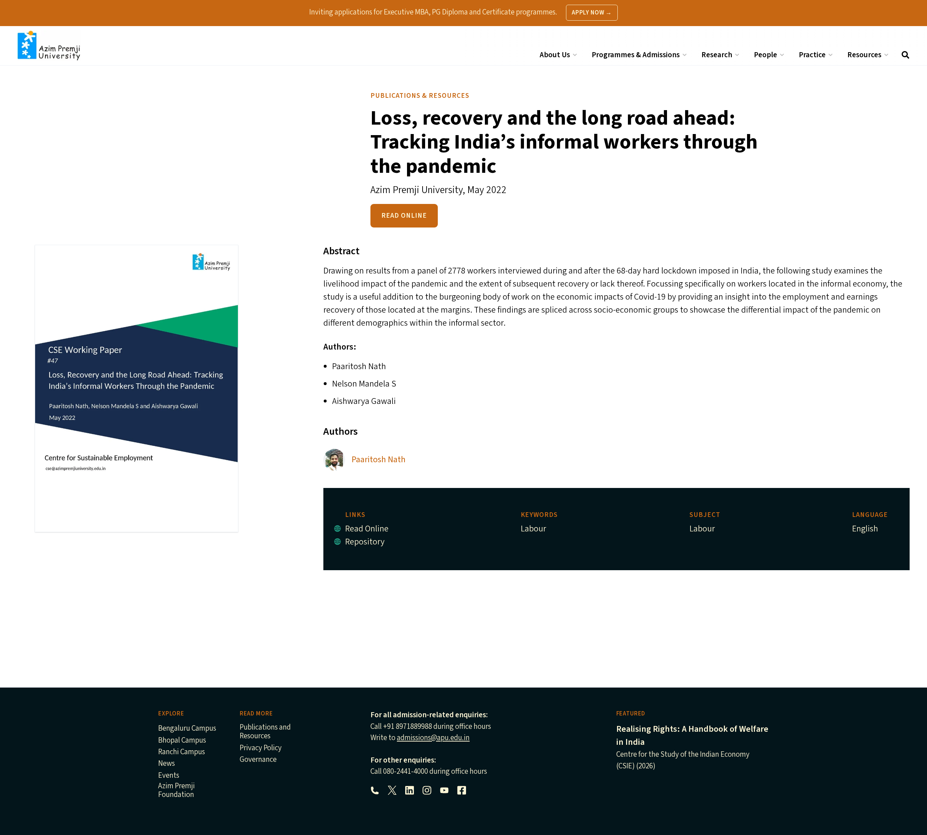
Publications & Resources (419, 96)
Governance (258, 760)
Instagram (427, 790)
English (865, 528)
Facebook (461, 790)
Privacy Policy (261, 748)
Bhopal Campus (182, 741)
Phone (374, 790)
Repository (365, 541)
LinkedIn (409, 790)
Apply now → (592, 12)
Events (168, 776)
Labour (533, 528)
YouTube (444, 790)
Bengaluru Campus (187, 729)
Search (905, 55)
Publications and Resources (265, 732)
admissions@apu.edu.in (433, 737)
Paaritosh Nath (379, 459)
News (166, 764)
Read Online (404, 215)
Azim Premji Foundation (176, 790)
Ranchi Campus (181, 752)
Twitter (392, 790)
